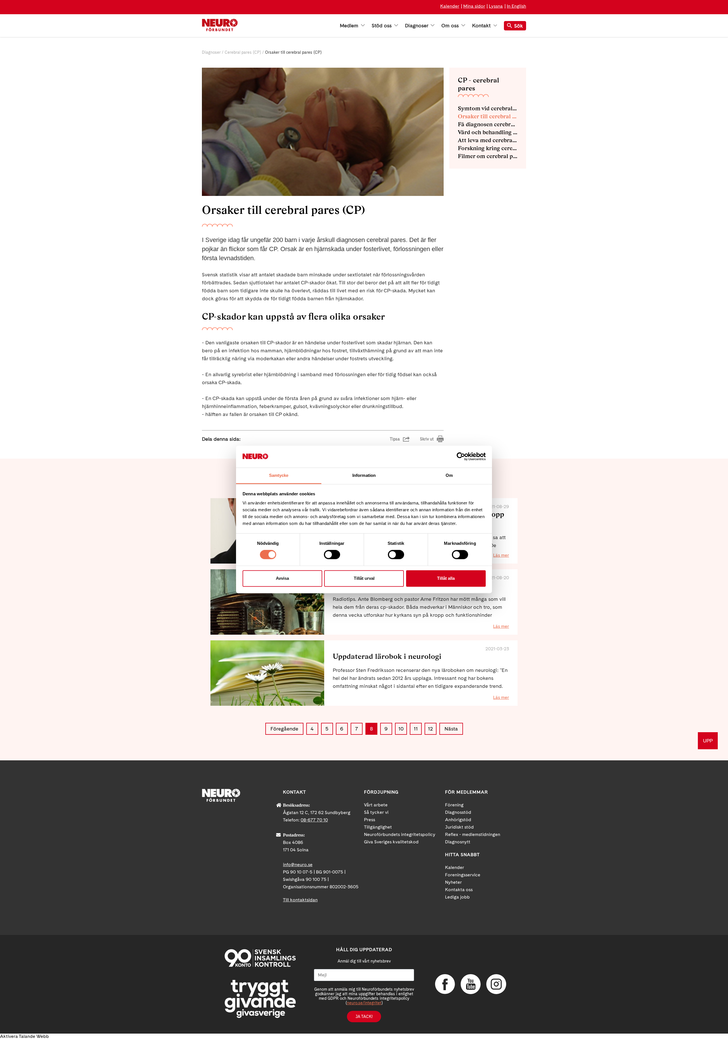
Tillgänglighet (378, 827)
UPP (708, 741)
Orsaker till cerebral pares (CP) (488, 116)
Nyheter (453, 882)
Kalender (449, 6)
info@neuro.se (298, 864)
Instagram (496, 984)
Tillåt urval (364, 578)
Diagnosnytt (457, 842)
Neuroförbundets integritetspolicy (399, 834)
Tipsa (395, 439)
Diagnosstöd (458, 812)
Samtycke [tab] (279, 475)
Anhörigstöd (458, 819)
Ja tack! (364, 1016)
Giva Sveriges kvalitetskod (391, 842)
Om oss (450, 25)
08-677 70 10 (314, 820)
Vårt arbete (376, 805)
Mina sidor (474, 6)
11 (416, 729)
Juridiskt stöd (459, 827)
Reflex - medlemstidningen (472, 834)
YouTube (471, 984)
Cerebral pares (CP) (243, 52)
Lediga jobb (457, 897)
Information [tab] (364, 475)
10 (401, 729)
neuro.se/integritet (364, 1003)
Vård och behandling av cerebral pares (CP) (488, 132)
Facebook (445, 984)
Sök (518, 26)
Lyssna (496, 6)
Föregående (284, 729)
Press (369, 819)
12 (430, 729)
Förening (454, 805)
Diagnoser (417, 25)
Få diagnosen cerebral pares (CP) (488, 124)
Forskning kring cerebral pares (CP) (488, 148)
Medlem (350, 25)
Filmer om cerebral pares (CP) (488, 156)
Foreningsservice (462, 874)
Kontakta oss (459, 889)
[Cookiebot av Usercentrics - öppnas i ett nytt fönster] (461, 456)
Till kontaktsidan (300, 900)
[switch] (332, 554)
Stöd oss (382, 25)
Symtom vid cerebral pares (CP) (488, 108)
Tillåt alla (446, 578)
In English (516, 6)
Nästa (451, 729)
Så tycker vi (376, 812)
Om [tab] (449, 475)
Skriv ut (427, 439)
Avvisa (282, 578)
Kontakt (482, 25)
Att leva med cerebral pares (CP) (488, 140)
